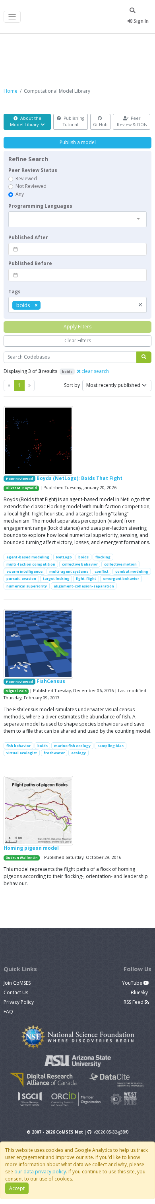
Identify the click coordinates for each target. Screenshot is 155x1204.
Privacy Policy (19, 1002)
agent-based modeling (27, 557)
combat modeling (131, 571)
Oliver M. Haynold (21, 488)
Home (10, 91)
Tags (14, 292)
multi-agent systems (68, 571)
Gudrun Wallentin (22, 858)
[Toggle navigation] (12, 17)
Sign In (140, 21)
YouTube (132, 983)
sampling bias (110, 745)
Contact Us (16, 992)
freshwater (54, 752)
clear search (94, 371)
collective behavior (80, 564)
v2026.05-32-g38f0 (111, 1132)
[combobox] (77, 219)
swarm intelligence (24, 571)
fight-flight (86, 578)
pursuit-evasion (21, 578)
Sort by (72, 385)
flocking (102, 557)
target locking (56, 578)
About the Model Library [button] (25, 121)
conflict (101, 571)
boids (83, 557)
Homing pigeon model (31, 848)
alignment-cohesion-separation (84, 586)
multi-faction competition (30, 564)
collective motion (120, 564)
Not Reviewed (30, 186)
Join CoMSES (17, 983)
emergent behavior (121, 578)
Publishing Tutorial (73, 121)
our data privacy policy (40, 1171)
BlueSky (140, 992)
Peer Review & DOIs (132, 121)
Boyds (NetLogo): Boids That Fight (79, 478)
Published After (28, 237)
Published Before (30, 263)
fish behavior (18, 745)
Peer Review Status (32, 170)
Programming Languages (40, 206)
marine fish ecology (72, 745)
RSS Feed (134, 1002)
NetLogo (64, 557)
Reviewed (26, 178)
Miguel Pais (16, 691)
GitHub (100, 124)
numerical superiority (26, 586)
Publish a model (78, 142)
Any (19, 194)
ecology (78, 752)
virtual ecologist (21, 752)
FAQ (8, 1011)
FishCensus (51, 681)
